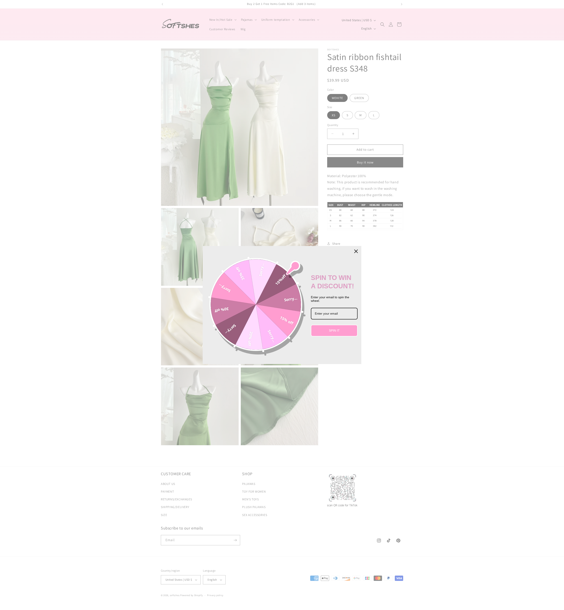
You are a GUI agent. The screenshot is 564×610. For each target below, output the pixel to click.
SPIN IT (334, 330)
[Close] (356, 251)
